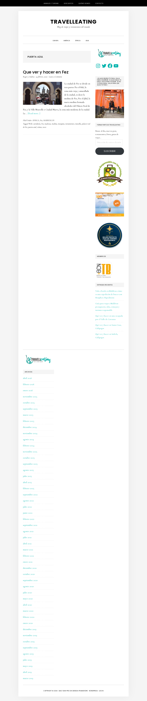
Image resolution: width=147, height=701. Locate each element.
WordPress (93, 691)
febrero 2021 (28, 555)
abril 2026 (27, 378)
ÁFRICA (35, 120)
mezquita (61, 123)
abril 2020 (27, 604)
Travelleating (73, 22)
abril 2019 (27, 672)
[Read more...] (34, 113)
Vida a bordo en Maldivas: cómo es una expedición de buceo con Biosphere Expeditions (108, 294)
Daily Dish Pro (64, 691)
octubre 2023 (29, 457)
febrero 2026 (28, 384)
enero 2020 (28, 623)
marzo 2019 (28, 678)
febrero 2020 (28, 617)
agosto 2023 (28, 470)
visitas (39, 127)
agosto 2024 (28, 439)
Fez (41, 120)
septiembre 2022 (30, 494)
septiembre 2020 (30, 580)
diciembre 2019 (29, 629)
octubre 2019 (28, 641)
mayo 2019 (27, 666)
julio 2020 (27, 592)
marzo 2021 (28, 549)
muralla (78, 123)
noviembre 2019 (30, 635)
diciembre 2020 (30, 568)
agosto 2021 (28, 531)
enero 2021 (28, 562)
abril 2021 (27, 543)
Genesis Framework (80, 691)
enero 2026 (28, 390)
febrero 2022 (28, 519)
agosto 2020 (28, 586)
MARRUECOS (48, 120)
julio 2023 (27, 476)
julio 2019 (27, 660)
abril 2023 (27, 482)
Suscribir (110, 151)
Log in (101, 691)
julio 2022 (27, 506)
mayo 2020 (28, 598)
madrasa (48, 123)
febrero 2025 (28, 421)
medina (54, 123)
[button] (94, 38)
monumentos (69, 123)
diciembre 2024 (30, 427)
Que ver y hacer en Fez (45, 72)
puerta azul (32, 127)
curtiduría (36, 123)
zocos (44, 127)
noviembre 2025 (30, 396)
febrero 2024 (28, 445)
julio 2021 (27, 537)
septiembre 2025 (30, 409)
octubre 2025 (29, 402)
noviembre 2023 (30, 451)
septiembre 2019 (30, 647)
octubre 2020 (29, 574)
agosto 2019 (28, 653)
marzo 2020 (28, 611)
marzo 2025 (28, 415)
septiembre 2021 (30, 525)
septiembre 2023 (30, 464)
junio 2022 (27, 513)
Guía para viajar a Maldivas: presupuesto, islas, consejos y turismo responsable (107, 306)
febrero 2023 (28, 488)
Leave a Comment (55, 76)
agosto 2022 (28, 500)
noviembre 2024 (30, 433)
